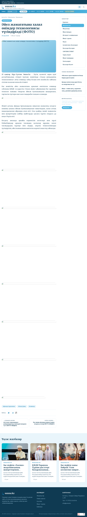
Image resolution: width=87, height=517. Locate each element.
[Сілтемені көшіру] (16, 413)
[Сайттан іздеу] (83, 7)
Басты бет (4, 17)
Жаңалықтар (11, 17)
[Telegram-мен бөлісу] (12, 412)
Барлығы (65, 22)
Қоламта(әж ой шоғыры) (70, 45)
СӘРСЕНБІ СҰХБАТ (68, 51)
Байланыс (39, 506)
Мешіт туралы (67, 38)
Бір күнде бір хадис (69, 48)
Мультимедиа (67, 32)
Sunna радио (67, 61)
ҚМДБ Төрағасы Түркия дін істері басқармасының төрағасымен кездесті (43, 468)
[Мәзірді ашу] (79, 7)
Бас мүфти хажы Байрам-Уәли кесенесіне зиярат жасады (70, 468)
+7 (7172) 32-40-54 (71, 500)
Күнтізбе (39, 501)
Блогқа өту (66, 107)
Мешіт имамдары (68, 58)
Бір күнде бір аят (68, 64)
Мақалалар (66, 28)
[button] (29, 56)
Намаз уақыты (41, 498)
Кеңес (64, 41)
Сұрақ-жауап (67, 55)
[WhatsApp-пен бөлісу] (8, 412)
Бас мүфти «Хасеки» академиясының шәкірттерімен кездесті (13, 468)
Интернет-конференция (70, 35)
